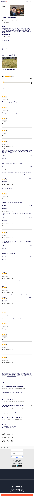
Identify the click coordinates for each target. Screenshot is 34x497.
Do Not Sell (17, 490)
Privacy (12, 490)
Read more (4, 32)
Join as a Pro (28, 1)
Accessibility (21, 490)
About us (2, 480)
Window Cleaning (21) (6, 88)
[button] (9, 64)
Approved (3, 6)
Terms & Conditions (22, 491)
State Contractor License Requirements (8, 372)
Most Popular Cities (4, 447)
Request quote (17, 495)
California (14, 490)
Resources (3, 477)
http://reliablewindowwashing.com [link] (8, 427)
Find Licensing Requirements (11, 376)
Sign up (17, 457)
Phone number (6, 22)
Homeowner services (5, 472)
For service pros (4, 475)
